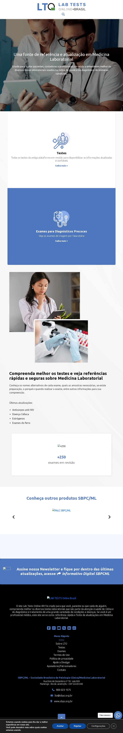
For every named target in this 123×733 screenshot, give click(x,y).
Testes (61, 647)
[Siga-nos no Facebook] (49, 628)
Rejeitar (77, 726)
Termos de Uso (61, 655)
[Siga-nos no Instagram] (54, 628)
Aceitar (60, 726)
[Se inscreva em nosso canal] (74, 628)
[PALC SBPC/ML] (61, 516)
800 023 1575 (63, 689)
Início (61, 640)
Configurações (98, 726)
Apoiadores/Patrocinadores (61, 666)
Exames (61, 651)
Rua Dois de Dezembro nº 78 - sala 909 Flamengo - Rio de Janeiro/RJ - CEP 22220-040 (61, 682)
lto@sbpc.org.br (63, 695)
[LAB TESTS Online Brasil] (62, 6)
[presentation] (14, 517)
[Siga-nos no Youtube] (59, 628)
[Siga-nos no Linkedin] (69, 628)
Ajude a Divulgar (61, 662)
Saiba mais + (61, 166)
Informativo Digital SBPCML (86, 574)
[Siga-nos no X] (64, 628)
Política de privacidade (61, 658)
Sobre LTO (61, 643)
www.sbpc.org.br (63, 701)
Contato (61, 670)
